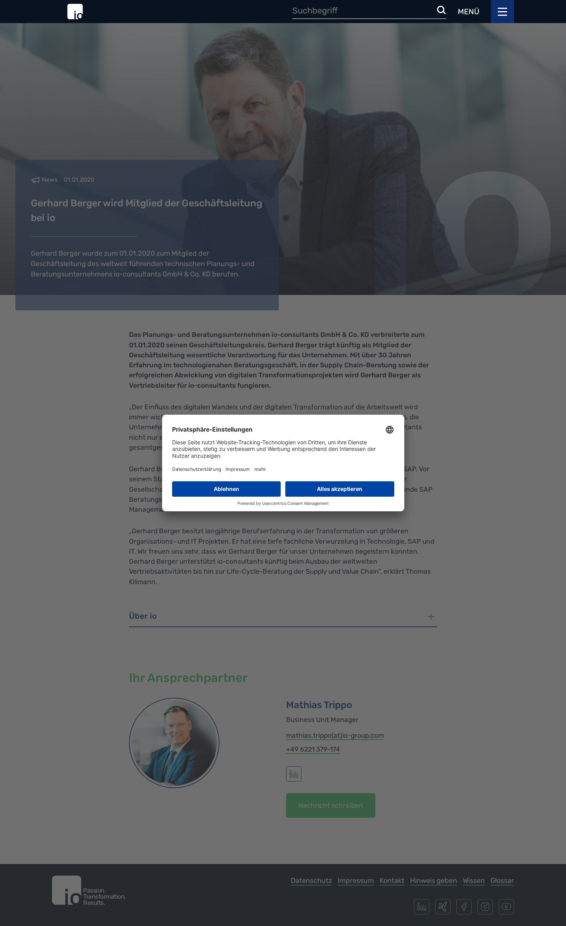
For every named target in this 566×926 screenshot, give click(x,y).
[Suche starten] (441, 10)
